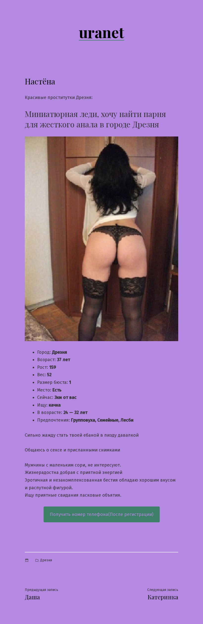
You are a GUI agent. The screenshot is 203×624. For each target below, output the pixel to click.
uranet (101, 32)
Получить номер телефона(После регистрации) (101, 514)
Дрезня (46, 560)
